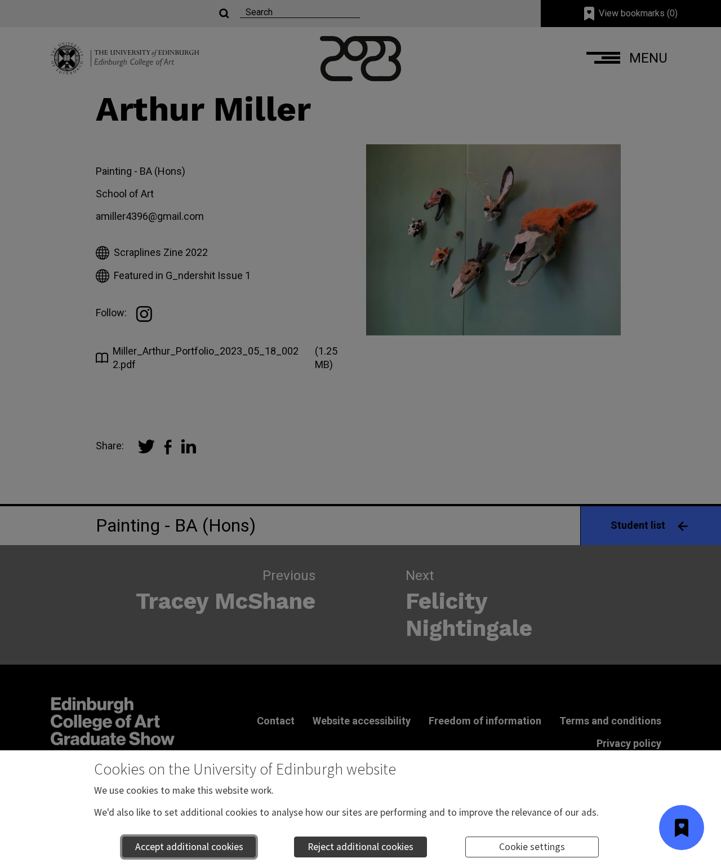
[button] (681, 827)
